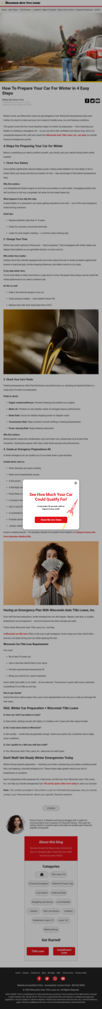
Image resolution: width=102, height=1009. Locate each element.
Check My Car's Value (51, 520)
